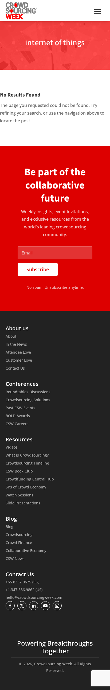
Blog (9, 527)
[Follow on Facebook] (10, 605)
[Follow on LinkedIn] (33, 605)
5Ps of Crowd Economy (26, 487)
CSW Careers (17, 424)
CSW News (15, 559)
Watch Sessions (19, 495)
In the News (16, 344)
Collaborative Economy (26, 551)
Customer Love (19, 360)
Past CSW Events (20, 408)
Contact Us (15, 368)
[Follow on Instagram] (57, 605)
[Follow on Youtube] (45, 605)
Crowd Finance (19, 543)
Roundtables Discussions (28, 392)
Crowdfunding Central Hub (30, 479)
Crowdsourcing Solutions (28, 400)
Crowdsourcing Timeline (27, 463)
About (11, 336)
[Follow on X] (21, 605)
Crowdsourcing (19, 535)
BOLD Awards (18, 416)
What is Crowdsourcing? (27, 455)
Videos (12, 447)
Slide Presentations (23, 503)
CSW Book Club (19, 471)
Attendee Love (18, 352)
